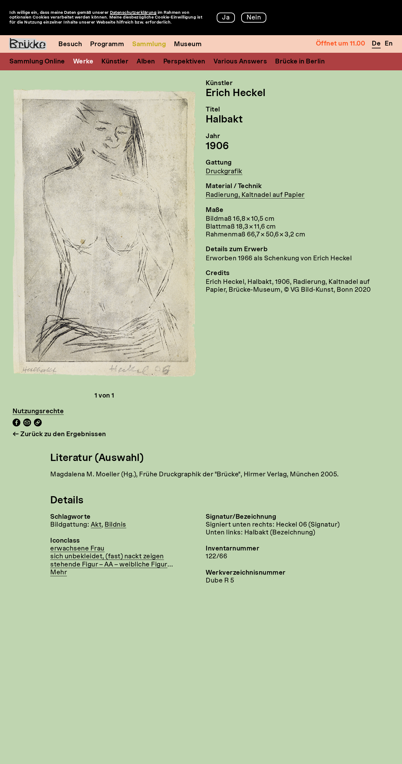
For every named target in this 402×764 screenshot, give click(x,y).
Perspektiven (184, 62)
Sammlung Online (37, 62)
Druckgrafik (224, 172)
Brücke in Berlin (300, 62)
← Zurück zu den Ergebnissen (59, 434)
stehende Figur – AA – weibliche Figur (108, 565)
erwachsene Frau (77, 549)
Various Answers (240, 62)
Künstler (114, 62)
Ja (226, 18)
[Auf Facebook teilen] (16, 425)
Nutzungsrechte (38, 412)
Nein (254, 18)
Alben (146, 62)
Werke (83, 62)
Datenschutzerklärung (133, 13)
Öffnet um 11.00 (340, 44)
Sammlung (149, 44)
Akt (96, 525)
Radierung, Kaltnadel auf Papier (255, 195)
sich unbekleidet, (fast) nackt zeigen (107, 557)
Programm (107, 44)
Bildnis (115, 525)
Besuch (70, 44)
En (389, 44)
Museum (188, 44)
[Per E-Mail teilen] (27, 425)
